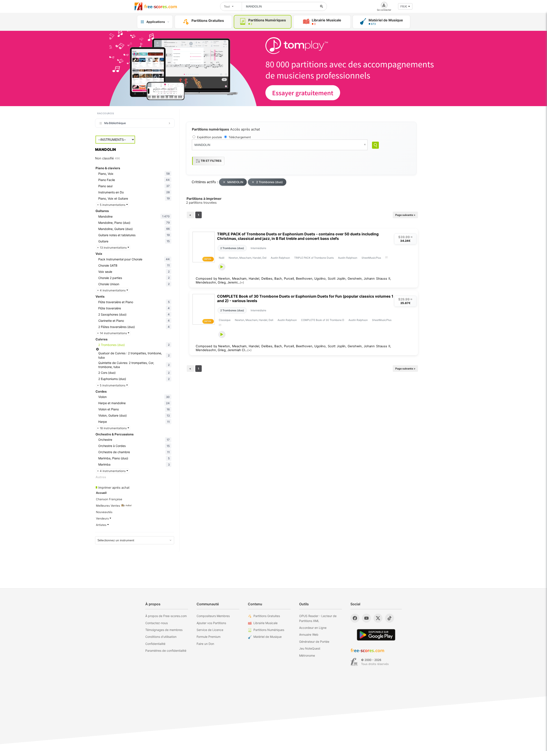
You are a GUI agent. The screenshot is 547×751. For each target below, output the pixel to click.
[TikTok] (389, 618)
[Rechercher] (321, 6)
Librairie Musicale (265, 623)
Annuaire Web (308, 634)
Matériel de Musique (267, 636)
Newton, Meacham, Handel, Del (247, 257)
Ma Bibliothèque (115, 123)
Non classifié (107, 158)
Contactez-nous (156, 623)
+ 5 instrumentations (111, 204)
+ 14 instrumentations (112, 333)
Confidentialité (155, 644)
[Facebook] (354, 618)
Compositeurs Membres (213, 616)
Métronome (307, 655)
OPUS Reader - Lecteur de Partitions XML (318, 618)
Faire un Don (205, 644)
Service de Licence (210, 630)
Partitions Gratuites (266, 616)
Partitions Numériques (268, 630)
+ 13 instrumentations (112, 247)
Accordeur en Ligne (312, 627)
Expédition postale (209, 137)
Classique (225, 320)
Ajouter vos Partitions (211, 623)
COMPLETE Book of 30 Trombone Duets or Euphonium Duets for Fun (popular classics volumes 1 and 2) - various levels (305, 298)
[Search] (375, 145)
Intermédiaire (258, 248)
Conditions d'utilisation (160, 636)
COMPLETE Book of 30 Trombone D (322, 320)
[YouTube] (366, 618)
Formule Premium (209, 636)
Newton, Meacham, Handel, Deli (254, 320)
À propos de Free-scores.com (166, 616)
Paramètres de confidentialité (165, 650)
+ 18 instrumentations (112, 428)
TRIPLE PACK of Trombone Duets (314, 257)
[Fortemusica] (354, 662)
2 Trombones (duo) (269, 182)
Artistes (101, 525)
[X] (377, 618)
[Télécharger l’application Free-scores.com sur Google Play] (376, 634)
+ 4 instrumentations (111, 290)
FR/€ (403, 6)
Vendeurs (103, 518)
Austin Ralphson (280, 257)
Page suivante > (405, 215)
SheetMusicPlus (371, 257)
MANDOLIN (235, 182)
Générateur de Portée (314, 641)
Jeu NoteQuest (309, 648)
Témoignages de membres (163, 630)
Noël (221, 257)
